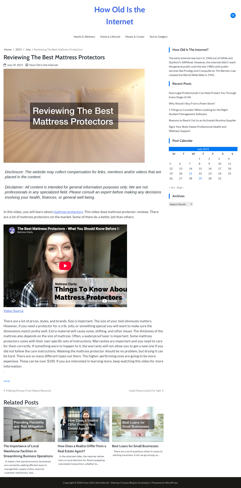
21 (190, 173)
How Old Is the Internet (43, 64)
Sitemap (115, 482)
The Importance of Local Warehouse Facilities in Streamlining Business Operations (28, 451)
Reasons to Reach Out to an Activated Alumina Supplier (202, 120)
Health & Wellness (84, 36)
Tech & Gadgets (158, 36)
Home (7, 381)
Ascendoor (144, 482)
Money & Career (134, 36)
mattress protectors (68, 212)
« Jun (172, 187)
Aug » (180, 187)
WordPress (171, 482)
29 (200, 178)
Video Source (13, 311)
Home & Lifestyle (110, 36)
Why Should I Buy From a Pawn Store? (192, 103)
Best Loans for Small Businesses (135, 446)
